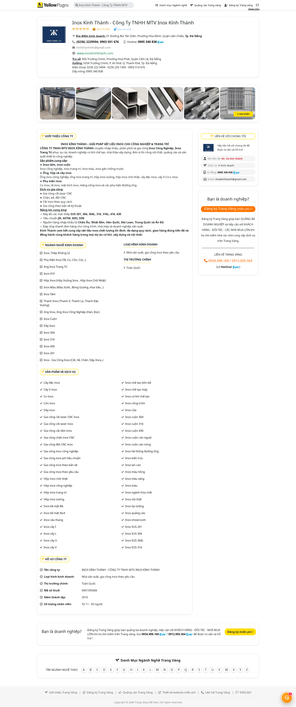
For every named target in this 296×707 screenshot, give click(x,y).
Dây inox (49, 410)
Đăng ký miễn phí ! (240, 632)
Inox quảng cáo (135, 513)
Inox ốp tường (134, 506)
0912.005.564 (242, 260)
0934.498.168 (218, 260)
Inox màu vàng (134, 479)
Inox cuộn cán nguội (138, 437)
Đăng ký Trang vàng (240, 5)
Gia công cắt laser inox (58, 424)
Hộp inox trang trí (55, 492)
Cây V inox (50, 389)
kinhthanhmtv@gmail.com (93, 47)
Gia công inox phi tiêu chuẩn (62, 458)
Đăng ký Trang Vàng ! (228, 208)
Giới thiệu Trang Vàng (63, 692)
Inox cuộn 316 (134, 424)
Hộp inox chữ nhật (56, 479)
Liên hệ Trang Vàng (217, 692)
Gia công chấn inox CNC (59, 437)
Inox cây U (50, 540)
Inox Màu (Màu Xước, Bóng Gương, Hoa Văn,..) (74, 287)
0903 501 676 (109, 42)
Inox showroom (135, 520)
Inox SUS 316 (133, 547)
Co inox (48, 396)
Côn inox (49, 403)
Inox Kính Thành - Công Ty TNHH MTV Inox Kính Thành (101, 5)
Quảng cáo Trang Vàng (138, 692)
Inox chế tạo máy (136, 389)
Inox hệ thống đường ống (142, 451)
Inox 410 (49, 273)
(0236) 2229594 (87, 42)
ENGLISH (245, 692)
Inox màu (131, 485)
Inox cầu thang (53, 520)
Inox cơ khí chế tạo (137, 396)
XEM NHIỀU (244, 114)
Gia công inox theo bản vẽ (60, 465)
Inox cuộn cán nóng (138, 444)
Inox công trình (135, 403)
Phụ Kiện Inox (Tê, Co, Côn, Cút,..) (65, 260)
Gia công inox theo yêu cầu (61, 472)
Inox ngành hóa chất (138, 492)
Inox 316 (49, 339)
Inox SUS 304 (133, 533)
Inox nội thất (133, 499)
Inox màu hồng (135, 472)
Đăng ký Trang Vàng (100, 692)
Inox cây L (50, 533)
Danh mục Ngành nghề (173, 5)
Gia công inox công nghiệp (61, 451)
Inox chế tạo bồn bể (138, 383)
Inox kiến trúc (134, 458)
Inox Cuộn (50, 319)
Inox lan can (133, 465)
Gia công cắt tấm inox (58, 431)
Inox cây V (50, 547)
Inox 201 (49, 353)
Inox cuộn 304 (134, 417)
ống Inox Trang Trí (55, 267)
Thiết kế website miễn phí (178, 692)
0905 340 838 (147, 42)
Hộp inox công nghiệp (58, 485)
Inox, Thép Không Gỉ (57, 253)
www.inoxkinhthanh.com (95, 53)
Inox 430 (49, 346)
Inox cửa (130, 410)
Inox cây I (50, 527)
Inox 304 (49, 332)
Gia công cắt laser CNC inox (61, 417)
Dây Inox (49, 326)
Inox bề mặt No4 (54, 513)
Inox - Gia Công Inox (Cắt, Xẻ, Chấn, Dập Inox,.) (73, 360)
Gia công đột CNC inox (58, 444)
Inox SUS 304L (134, 540)
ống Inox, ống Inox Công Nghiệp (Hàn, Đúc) (72, 312)
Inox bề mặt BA (53, 506)
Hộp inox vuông (54, 499)
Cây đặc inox (52, 383)
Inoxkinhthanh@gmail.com (230, 179)
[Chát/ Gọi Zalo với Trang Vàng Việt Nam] (236, 267)
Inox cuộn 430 (134, 431)
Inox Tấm (50, 294)
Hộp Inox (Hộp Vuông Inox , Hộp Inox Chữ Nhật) (75, 280)
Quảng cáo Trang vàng (207, 5)
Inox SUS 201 (133, 527)
